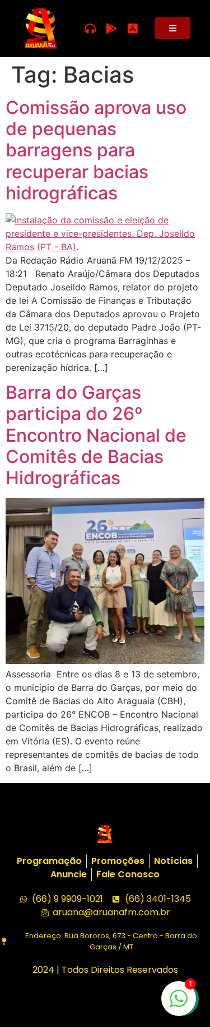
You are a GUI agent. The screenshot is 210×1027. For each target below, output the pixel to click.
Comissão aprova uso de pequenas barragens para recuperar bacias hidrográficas (96, 150)
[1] (179, 1004)
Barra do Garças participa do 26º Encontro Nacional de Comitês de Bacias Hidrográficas (96, 435)
